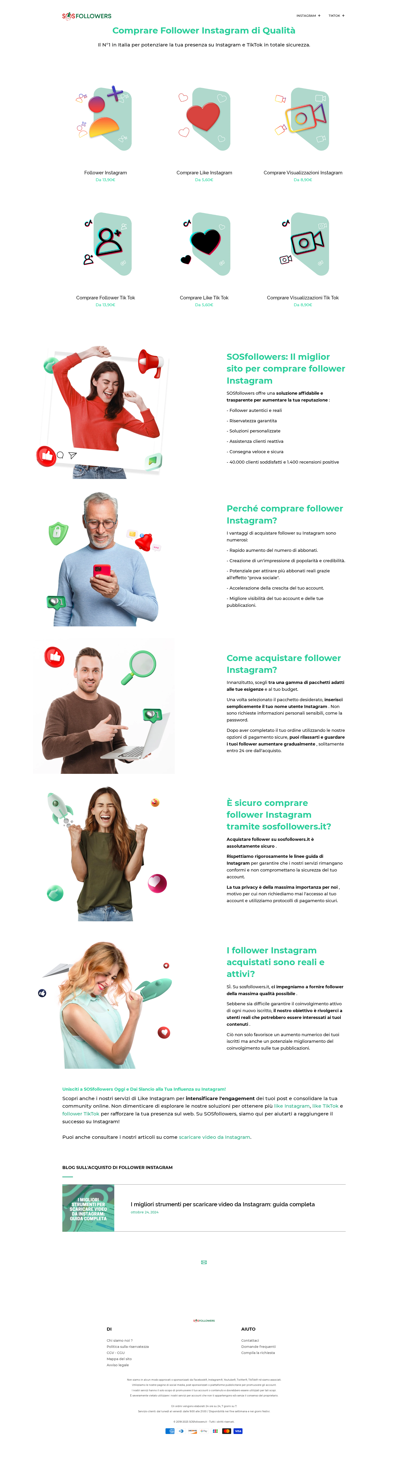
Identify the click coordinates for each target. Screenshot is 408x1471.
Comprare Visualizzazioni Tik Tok (303, 298)
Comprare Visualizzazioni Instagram (303, 173)
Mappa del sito (119, 1359)
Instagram (307, 15)
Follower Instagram (105, 173)
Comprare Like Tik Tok (204, 298)
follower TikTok (80, 1114)
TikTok (335, 15)
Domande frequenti (258, 1347)
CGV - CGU (116, 1353)
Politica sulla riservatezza (128, 1347)
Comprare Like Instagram (204, 173)
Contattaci (250, 1340)
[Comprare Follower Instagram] (89, 15)
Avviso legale (118, 1365)
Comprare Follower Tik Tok (105, 298)
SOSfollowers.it (198, 1421)
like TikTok (325, 1106)
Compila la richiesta (258, 1353)
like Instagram (292, 1106)
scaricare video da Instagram (214, 1137)
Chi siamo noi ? (120, 1340)
